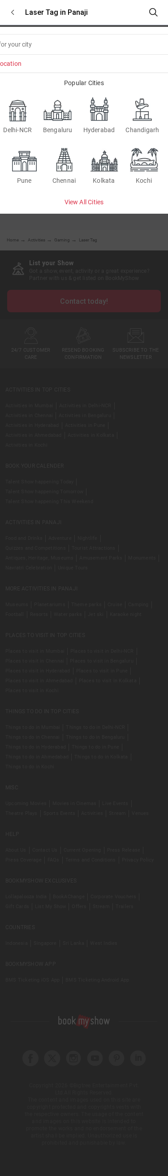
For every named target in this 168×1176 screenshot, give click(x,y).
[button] (12, 12)
